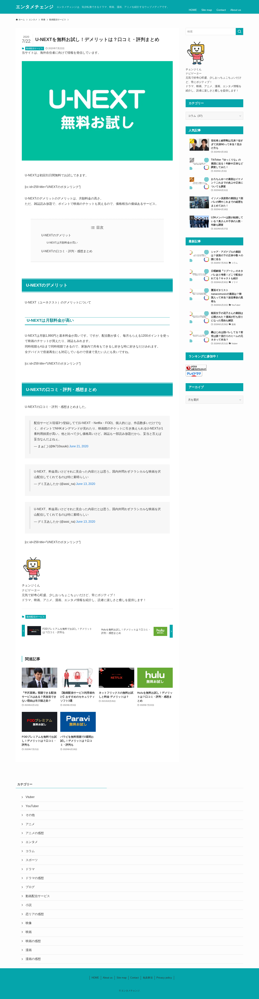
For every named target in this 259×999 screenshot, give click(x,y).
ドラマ (30, 869)
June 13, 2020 (85, 483)
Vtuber (30, 797)
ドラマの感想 (35, 878)
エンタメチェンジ (35, 7)
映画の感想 (33, 941)
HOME (95, 977)
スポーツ (32, 860)
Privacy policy (164, 977)
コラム (30, 851)
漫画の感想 (33, 958)
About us (108, 977)
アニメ (30, 824)
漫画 (29, 950)
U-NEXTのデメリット (56, 235)
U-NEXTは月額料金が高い (62, 242)
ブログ (30, 887)
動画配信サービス (34, 48)
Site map (121, 977)
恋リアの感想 (35, 914)
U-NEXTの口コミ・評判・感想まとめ (66, 251)
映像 (29, 923)
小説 (29, 905)
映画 (29, 932)
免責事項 (148, 977)
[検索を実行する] (239, 31)
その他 (30, 815)
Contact (134, 977)
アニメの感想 (35, 833)
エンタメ (32, 842)
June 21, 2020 (78, 446)
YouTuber (32, 806)
